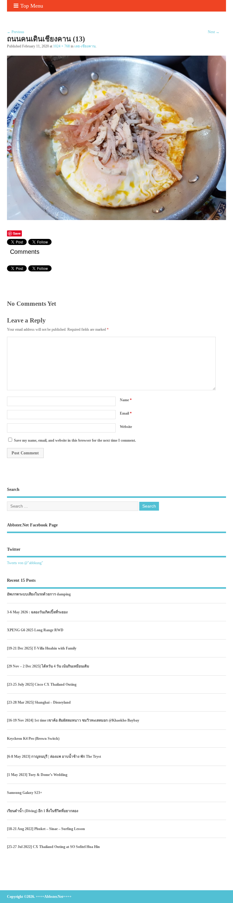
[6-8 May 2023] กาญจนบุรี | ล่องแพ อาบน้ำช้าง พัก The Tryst (54, 756)
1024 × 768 (61, 46)
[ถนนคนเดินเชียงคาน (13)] (116, 218)
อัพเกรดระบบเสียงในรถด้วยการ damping (39, 594)
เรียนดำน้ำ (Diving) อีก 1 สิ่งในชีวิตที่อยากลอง (42, 811)
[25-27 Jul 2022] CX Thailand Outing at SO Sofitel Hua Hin (53, 847)
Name (126, 400)
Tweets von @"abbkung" (25, 563)
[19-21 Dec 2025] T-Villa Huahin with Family (41, 648)
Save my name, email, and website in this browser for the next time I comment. (75, 440)
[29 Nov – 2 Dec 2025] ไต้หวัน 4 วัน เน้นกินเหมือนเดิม (48, 666)
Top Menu (31, 6)
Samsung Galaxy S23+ (24, 793)
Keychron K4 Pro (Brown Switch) (33, 738)
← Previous (15, 32)
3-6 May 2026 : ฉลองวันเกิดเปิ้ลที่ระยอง (37, 612)
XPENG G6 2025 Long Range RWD (35, 630)
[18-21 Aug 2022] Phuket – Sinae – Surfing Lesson (46, 829)
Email (126, 413)
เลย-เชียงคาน (85, 46)
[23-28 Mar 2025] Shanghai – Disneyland (39, 702)
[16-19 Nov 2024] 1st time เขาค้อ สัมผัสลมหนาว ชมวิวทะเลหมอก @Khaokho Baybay (73, 720)
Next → (213, 32)
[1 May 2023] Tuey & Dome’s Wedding (37, 775)
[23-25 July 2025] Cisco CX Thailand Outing (41, 684)
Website (126, 427)
